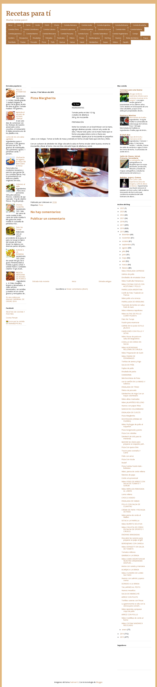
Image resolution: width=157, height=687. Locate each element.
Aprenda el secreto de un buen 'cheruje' (20, 115)
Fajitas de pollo (128, 368)
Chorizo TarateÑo (20, 206)
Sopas (105, 42)
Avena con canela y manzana (133, 566)
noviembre (126, 238)
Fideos (72, 38)
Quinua (62, 42)
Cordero (11, 38)
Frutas (81, 38)
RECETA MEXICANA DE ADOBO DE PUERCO (21, 275)
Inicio (74, 281)
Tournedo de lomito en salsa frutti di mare (133, 306)
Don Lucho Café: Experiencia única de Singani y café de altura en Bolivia (138, 182)
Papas (145, 38)
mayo (124, 258)
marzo (125, 264)
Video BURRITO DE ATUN (132, 524)
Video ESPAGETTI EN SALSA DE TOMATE (133, 548)
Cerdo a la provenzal (130, 478)
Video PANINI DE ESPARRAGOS (128, 357)
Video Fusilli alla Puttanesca (132, 281)
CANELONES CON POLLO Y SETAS (133, 332)
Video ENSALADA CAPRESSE (133, 271)
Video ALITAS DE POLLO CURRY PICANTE (131, 314)
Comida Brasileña (139, 25)
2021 (122, 218)
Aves (19, 25)
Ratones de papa (128, 475)
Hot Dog (108, 38)
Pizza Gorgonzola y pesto (132, 430)
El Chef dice (125, 135)
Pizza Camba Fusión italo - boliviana (132, 467)
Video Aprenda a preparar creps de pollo (132, 610)
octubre (125, 241)
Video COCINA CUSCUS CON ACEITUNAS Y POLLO (133, 285)
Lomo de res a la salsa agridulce (15, 138)
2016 (122, 228)
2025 (122, 208)
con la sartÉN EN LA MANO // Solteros (133, 382)
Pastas (23, 42)
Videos (115, 42)
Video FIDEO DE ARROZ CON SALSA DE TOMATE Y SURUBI (133, 483)
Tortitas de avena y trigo (131, 361)
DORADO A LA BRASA (130, 584)
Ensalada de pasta (129, 371)
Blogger (99, 682)
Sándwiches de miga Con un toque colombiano (133, 394)
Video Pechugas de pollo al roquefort (132, 425)
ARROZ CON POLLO (130, 614)
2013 (122, 637)
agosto (125, 248)
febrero (125, 268)
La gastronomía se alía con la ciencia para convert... (133, 605)
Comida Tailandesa (100, 34)
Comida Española (86, 29)
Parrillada (12, 42)
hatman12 (74, 682)
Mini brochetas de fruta (131, 378)
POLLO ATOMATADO (21, 91)
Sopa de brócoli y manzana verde (135, 138)
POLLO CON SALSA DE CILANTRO (131, 505)
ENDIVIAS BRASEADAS (131, 534)
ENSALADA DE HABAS (130, 501)
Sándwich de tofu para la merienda (131, 437)
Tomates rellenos (129, 552)
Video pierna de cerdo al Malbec (131, 516)
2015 (122, 231)
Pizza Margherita (128, 416)
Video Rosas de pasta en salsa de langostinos (131, 337)
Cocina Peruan (12, 318)
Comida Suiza (83, 34)
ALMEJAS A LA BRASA (130, 569)
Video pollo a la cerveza (131, 298)
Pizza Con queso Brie (130, 447)
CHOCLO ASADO (128, 497)
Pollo (53, 42)
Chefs (47, 25)
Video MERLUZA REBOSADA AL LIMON (133, 490)
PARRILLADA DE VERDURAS (133, 301)
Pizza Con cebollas (129, 433)
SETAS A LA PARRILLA (130, 520)
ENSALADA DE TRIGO (130, 387)
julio (124, 251)
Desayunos (23, 38)
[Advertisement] (78, 65)
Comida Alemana (70, 25)
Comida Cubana (49, 29)
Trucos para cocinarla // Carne (131, 452)
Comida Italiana (136, 29)
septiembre (126, 244)
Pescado (34, 42)
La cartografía (134, 160)
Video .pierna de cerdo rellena (133, 471)
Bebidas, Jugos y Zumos (130, 177)
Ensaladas (37, 38)
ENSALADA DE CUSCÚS (131, 412)
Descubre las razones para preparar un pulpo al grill (132, 539)
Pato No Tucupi (19, 228)
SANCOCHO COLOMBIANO (133, 409)
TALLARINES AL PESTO (131, 587)
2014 (122, 634)
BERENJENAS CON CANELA (133, 543)
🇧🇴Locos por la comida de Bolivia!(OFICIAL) (15, 322)
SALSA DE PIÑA (128, 365)
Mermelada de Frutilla (137, 117)
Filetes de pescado (129, 390)
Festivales (61, 38)
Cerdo (37, 25)
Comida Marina (32, 34)
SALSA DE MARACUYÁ (130, 594)
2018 (122, 221)
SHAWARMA (126, 375)
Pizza (44, 42)
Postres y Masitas (128, 115)
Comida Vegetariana (120, 34)
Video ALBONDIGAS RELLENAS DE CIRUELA (132, 348)
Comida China (13, 29)
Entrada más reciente (40, 281)
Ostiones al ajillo (20, 185)
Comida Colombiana (31, 29)
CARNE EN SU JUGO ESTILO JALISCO (133, 327)
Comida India (120, 29)
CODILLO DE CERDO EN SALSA (131, 343)
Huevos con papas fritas (131, 405)
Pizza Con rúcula (128, 459)
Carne (28, 25)
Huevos (118, 38)
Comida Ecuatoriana (67, 29)
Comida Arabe (87, 25)
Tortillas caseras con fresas (132, 600)
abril (124, 261)
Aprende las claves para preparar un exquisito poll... (133, 443)
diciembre (126, 234)
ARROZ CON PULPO (130, 597)
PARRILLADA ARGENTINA (132, 289)
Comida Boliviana (121, 25)
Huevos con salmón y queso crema (133, 579)
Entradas (49, 38)
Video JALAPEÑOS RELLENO (133, 402)
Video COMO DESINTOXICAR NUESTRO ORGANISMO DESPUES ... (133, 561)
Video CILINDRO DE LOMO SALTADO (132, 574)
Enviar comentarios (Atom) (77, 289)
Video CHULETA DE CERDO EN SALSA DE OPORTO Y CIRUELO (133, 529)
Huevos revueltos (128, 590)
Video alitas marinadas (130, 399)
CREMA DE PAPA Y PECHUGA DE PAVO (133, 511)
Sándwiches (93, 42)
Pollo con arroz (128, 456)
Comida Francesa (104, 29)
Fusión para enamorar (130, 322)
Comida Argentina (103, 25)
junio (124, 254)
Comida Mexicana (49, 34)
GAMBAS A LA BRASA (130, 555)
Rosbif (124, 463)
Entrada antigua (105, 281)
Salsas (72, 42)
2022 (122, 215)
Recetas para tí (28, 13)
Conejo (135, 34)
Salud (82, 42)
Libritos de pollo (128, 274)
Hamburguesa (94, 38)
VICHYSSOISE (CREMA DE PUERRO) (132, 420)
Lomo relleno (127, 494)
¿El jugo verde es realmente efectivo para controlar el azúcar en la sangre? (138, 97)
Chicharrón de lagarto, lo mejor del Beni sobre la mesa (21, 161)
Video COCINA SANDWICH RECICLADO (132, 624)
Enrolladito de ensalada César (133, 277)
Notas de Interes (132, 38)
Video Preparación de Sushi (132, 353)
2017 (122, 225)
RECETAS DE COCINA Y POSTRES (15, 313)
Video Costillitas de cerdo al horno (132, 619)
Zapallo (125, 42)
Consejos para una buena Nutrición (131, 91)
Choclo (56, 25)
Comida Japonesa (14, 34)
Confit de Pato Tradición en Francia (132, 294)
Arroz (10, 25)
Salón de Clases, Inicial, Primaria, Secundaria (130, 157)
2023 (122, 211)
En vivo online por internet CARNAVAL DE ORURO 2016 (15, 299)
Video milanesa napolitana (132, 310)
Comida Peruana (67, 34)
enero (124, 629)
